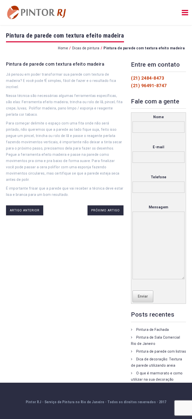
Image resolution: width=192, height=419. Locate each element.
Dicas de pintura (86, 48)
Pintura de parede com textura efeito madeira (55, 64)
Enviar (143, 296)
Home (63, 48)
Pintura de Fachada (152, 330)
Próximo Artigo (105, 210)
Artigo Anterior (25, 210)
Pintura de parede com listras (161, 351)
